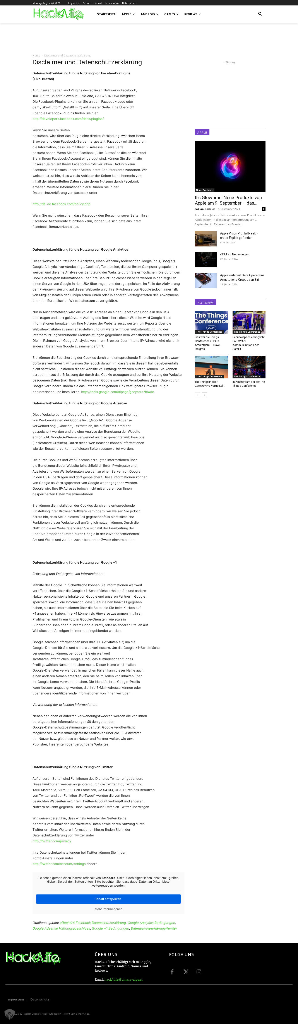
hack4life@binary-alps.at (123, 979)
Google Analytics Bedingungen (151, 923)
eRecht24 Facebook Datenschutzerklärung (93, 923)
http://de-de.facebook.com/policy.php (61, 204)
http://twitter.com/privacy (52, 841)
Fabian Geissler (205, 208)
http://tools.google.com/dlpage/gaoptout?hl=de (117, 392)
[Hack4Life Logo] (58, 14)
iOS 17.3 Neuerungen (234, 254)
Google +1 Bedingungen (110, 928)
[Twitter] (185, 972)
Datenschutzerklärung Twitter (154, 928)
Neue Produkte (204, 190)
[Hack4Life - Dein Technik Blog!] (33, 958)
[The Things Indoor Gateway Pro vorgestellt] (211, 367)
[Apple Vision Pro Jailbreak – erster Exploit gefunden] (206, 238)
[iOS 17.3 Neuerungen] (206, 259)
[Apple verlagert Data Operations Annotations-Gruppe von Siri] (206, 280)
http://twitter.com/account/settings (59, 864)
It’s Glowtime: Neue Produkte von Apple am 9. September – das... (228, 200)
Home (36, 55)
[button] (260, 14)
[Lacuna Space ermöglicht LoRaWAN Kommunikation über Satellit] (249, 322)
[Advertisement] (112, 38)
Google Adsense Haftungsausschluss (61, 928)
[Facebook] (172, 972)
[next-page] (204, 395)
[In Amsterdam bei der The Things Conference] (249, 367)
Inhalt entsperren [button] (108, 899)
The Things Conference (209, 331)
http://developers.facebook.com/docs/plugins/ (68, 119)
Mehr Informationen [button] (108, 909)
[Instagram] (199, 972)
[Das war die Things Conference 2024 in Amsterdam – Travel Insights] (211, 322)
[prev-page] (197, 395)
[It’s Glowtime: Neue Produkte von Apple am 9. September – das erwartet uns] (230, 166)
